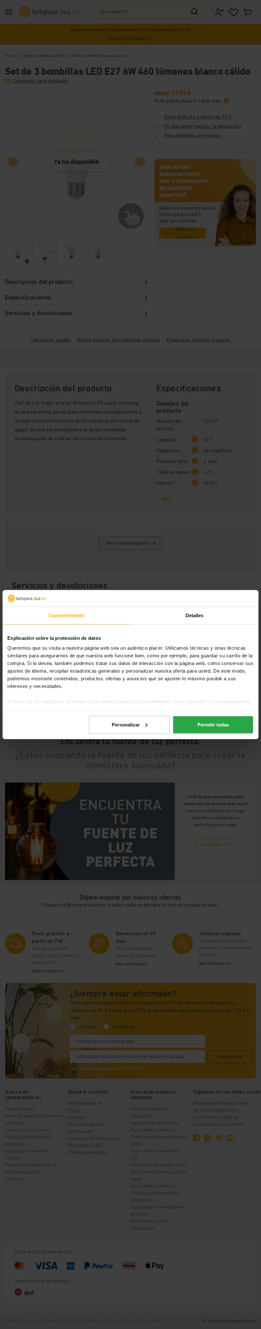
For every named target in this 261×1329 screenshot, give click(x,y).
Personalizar (126, 724)
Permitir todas (213, 724)
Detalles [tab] (195, 615)
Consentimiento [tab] (66, 615)
